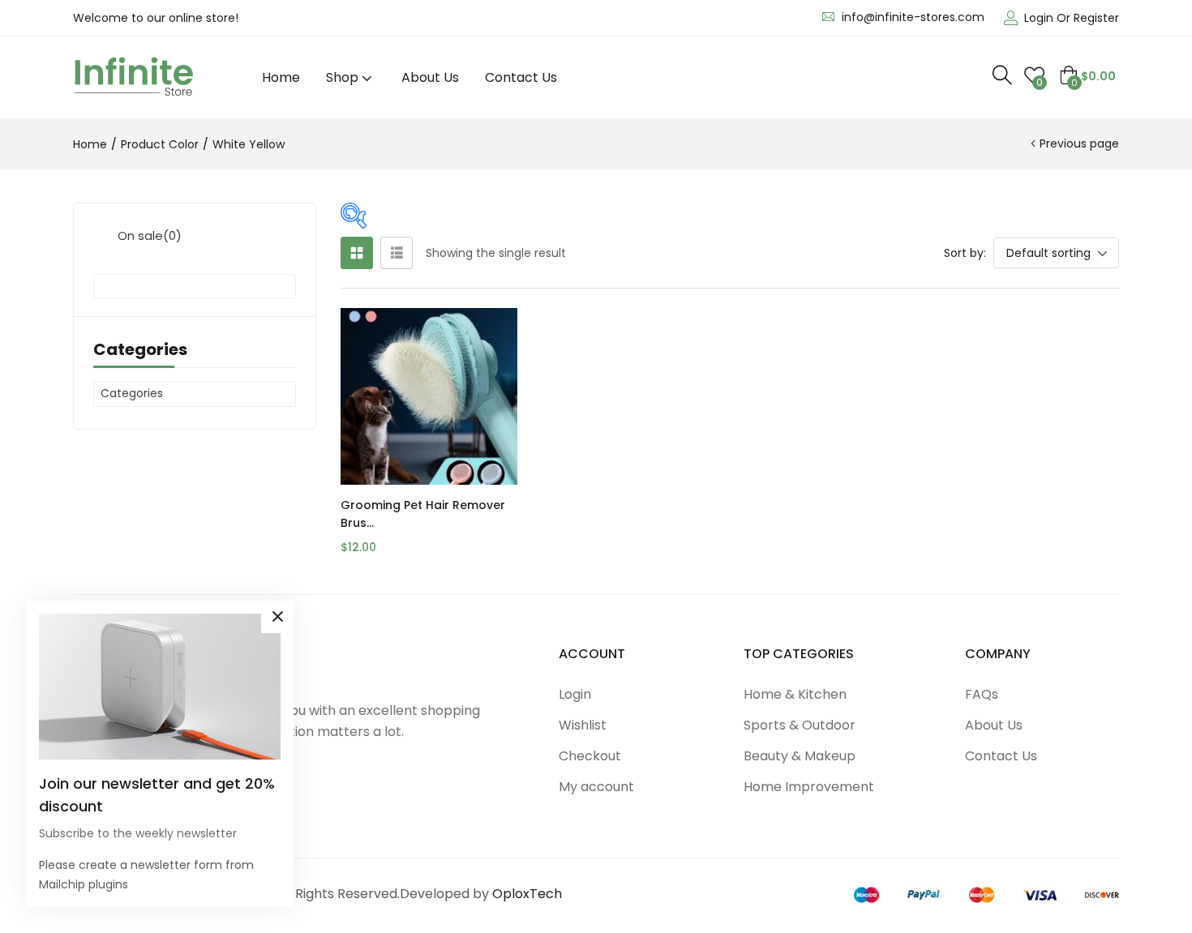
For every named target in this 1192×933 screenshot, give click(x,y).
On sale (150, 235)
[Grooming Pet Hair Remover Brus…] (429, 396)
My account (596, 786)
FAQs (981, 694)
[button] (1087, 76)
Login (575, 694)
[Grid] (357, 253)
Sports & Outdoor (799, 725)
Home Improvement (809, 786)
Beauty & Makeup (799, 756)
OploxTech (527, 893)
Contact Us (521, 77)
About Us (430, 77)
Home (281, 77)
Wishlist (583, 725)
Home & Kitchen (795, 694)
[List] (396, 253)
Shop (344, 77)
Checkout (590, 756)
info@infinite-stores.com (913, 17)
